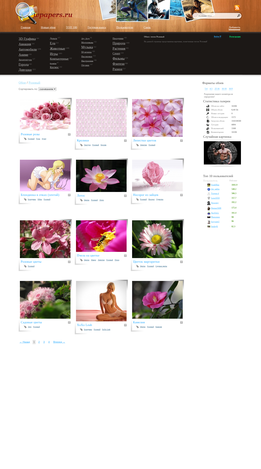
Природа (119, 43)
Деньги (53, 38)
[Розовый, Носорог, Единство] (159, 175)
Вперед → (59, 341)
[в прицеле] (222, 153)
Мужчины (86, 52)
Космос (54, 67)
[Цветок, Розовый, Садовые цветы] (159, 239)
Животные (57, 48)
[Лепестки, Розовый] (159, 118)
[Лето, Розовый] (47, 300)
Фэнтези (118, 64)
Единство (159, 199)
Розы (38, 139)
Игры (54, 54)
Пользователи (124, 27)
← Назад (25, 341)
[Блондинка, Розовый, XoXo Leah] (103, 301)
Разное (117, 69)
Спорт (116, 53)
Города (24, 64)
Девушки (25, 70)
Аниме (23, 55)
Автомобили (28, 49)
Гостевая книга (97, 27)
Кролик (103, 145)
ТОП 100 (71, 27)
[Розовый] (47, 239)
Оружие (85, 65)
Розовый (34, 82)
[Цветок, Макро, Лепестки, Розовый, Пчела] (103, 236)
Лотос (101, 200)
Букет (44, 139)
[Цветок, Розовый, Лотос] (103, 176)
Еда (52, 43)
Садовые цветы (161, 266)
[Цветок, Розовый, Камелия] (159, 300)
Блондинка (32, 199)
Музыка (87, 47)
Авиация (25, 44)
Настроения (87, 60)
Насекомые (86, 56)
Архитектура (25, 59)
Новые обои (48, 27)
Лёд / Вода (85, 39)
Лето (29, 327)
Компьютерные (59, 58)
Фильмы (119, 58)
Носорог (151, 199)
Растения (119, 48)
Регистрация (235, 36)
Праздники (118, 38)
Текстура (87, 145)
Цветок (86, 200)
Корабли (53, 63)
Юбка (40, 199)
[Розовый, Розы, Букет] (47, 115)
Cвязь (147, 27)
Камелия (159, 327)
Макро (93, 260)
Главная (25, 27)
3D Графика (27, 39)
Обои (22, 82)
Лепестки (143, 145)
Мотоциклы (87, 42)
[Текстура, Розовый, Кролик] (103, 118)
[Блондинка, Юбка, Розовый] (47, 175)
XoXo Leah (106, 329)
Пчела (117, 260)
